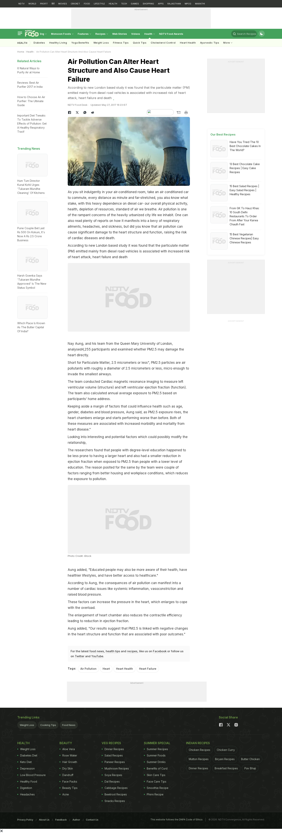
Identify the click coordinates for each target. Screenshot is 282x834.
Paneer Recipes (115, 762)
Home (20, 51)
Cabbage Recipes (116, 787)
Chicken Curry (226, 749)
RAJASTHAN (174, 3)
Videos (135, 33)
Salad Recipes (114, 755)
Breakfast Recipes (226, 768)
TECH (124, 3)
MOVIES (62, 3)
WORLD (32, 3)
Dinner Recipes (114, 749)
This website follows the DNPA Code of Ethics (176, 819)
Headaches (27, 794)
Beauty (65, 743)
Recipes (100, 33)
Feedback (61, 819)
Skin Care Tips (156, 775)
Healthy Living (58, 42)
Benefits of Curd (157, 768)
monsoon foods (61, 33)
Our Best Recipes (223, 134)
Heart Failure (147, 668)
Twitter (79, 656)
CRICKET (75, 3)
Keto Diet (26, 762)
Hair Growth (69, 762)
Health (148, 33)
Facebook (160, 651)
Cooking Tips (48, 725)
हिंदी (53, 3)
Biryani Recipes (225, 759)
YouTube (97, 656)
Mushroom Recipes (117, 768)
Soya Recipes (113, 775)
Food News (68, 725)
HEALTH (113, 3)
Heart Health (188, 42)
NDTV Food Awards (171, 33)
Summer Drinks (156, 762)
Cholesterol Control (163, 42)
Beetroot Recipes (116, 794)
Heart (106, 668)
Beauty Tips (70, 787)
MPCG (188, 3)
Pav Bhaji (250, 768)
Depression (27, 768)
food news (96, 651)
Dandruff (67, 775)
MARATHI (200, 3)
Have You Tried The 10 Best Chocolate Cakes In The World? (245, 146)
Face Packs (69, 781)
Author (76, 819)
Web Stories (119, 33)
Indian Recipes (198, 743)
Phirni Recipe (155, 794)
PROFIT (44, 3)
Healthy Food (28, 781)
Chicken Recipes (199, 749)
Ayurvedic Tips (209, 42)
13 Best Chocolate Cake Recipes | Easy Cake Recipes (245, 168)
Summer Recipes (157, 749)
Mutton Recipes (199, 759)
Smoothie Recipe (157, 787)
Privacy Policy (25, 819)
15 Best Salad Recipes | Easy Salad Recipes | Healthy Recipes (244, 190)
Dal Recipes (112, 781)
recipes (132, 651)
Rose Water (69, 755)
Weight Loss (101, 42)
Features (83, 33)
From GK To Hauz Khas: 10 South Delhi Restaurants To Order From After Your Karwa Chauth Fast (244, 216)
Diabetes (39, 42)
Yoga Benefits (80, 42)
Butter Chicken (250, 759)
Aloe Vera (68, 749)
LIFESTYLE (99, 3)
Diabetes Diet (28, 755)
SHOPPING (148, 3)
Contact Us (92, 819)
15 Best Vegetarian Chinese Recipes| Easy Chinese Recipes (244, 238)
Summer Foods (156, 755)
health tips (113, 651)
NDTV (21, 3)
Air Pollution (88, 668)
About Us (44, 819)
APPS (161, 3)
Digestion (26, 787)
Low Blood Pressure (33, 775)
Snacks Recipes (115, 801)
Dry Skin (67, 768)
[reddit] (92, 112)
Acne (65, 794)
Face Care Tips (156, 781)
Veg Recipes (111, 743)
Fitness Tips (121, 42)
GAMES (135, 3)
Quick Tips (140, 42)
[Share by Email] (178, 112)
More (227, 42)
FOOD (87, 3)
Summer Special (157, 743)
